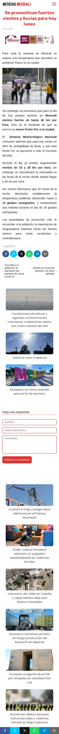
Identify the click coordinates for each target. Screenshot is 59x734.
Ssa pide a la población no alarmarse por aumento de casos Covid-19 (14, 271)
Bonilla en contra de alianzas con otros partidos (43, 271)
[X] (21, 253)
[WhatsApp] (29, 253)
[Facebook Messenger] (13, 253)
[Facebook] (5, 253)
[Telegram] (37, 253)
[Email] (45, 253)
